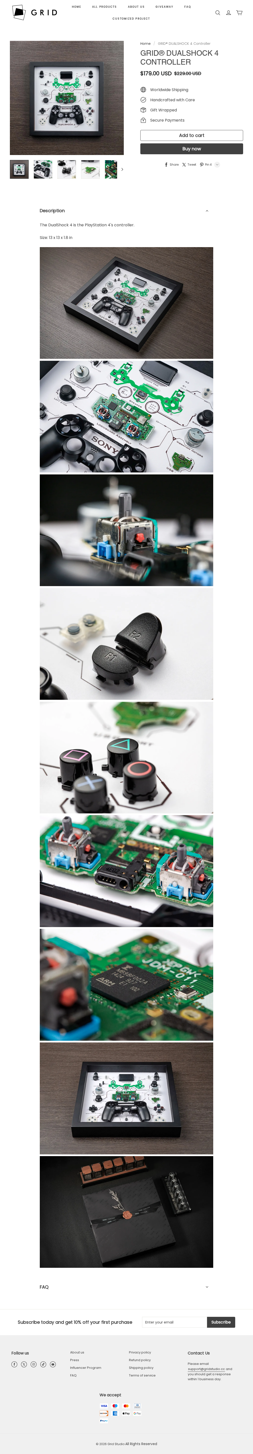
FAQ (187, 7)
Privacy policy (140, 1352)
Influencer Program (85, 1367)
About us (136, 7)
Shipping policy (141, 1367)
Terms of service (142, 1375)
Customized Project (131, 19)
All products (104, 7)
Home (76, 7)
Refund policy (140, 1360)
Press (74, 1360)
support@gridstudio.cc (206, 1369)
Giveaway (164, 7)
